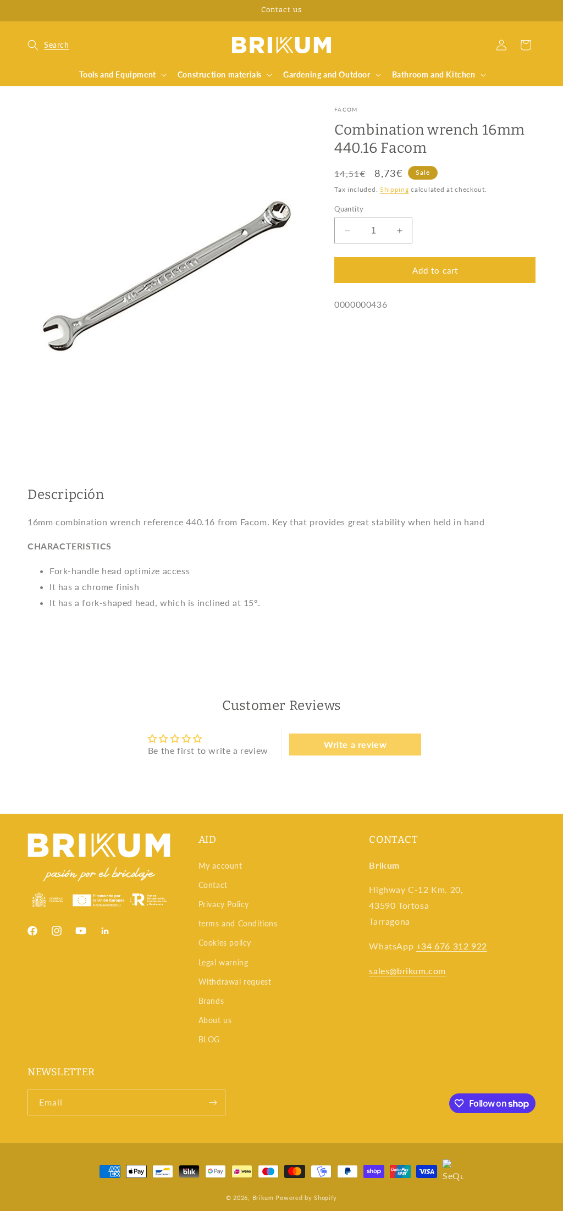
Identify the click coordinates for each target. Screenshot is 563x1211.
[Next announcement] (532, 10)
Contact (213, 885)
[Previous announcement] (31, 10)
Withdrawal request (235, 981)
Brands (211, 1001)
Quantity (348, 208)
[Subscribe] (213, 1102)
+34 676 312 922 (451, 946)
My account (220, 865)
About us (215, 1020)
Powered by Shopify (306, 1197)
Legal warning (223, 962)
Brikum (263, 1197)
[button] (48, 45)
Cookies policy (224, 942)
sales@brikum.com (407, 970)
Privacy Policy (223, 904)
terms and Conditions (238, 923)
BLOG (209, 1039)
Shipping (394, 189)
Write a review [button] (355, 744)
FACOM (346, 109)
